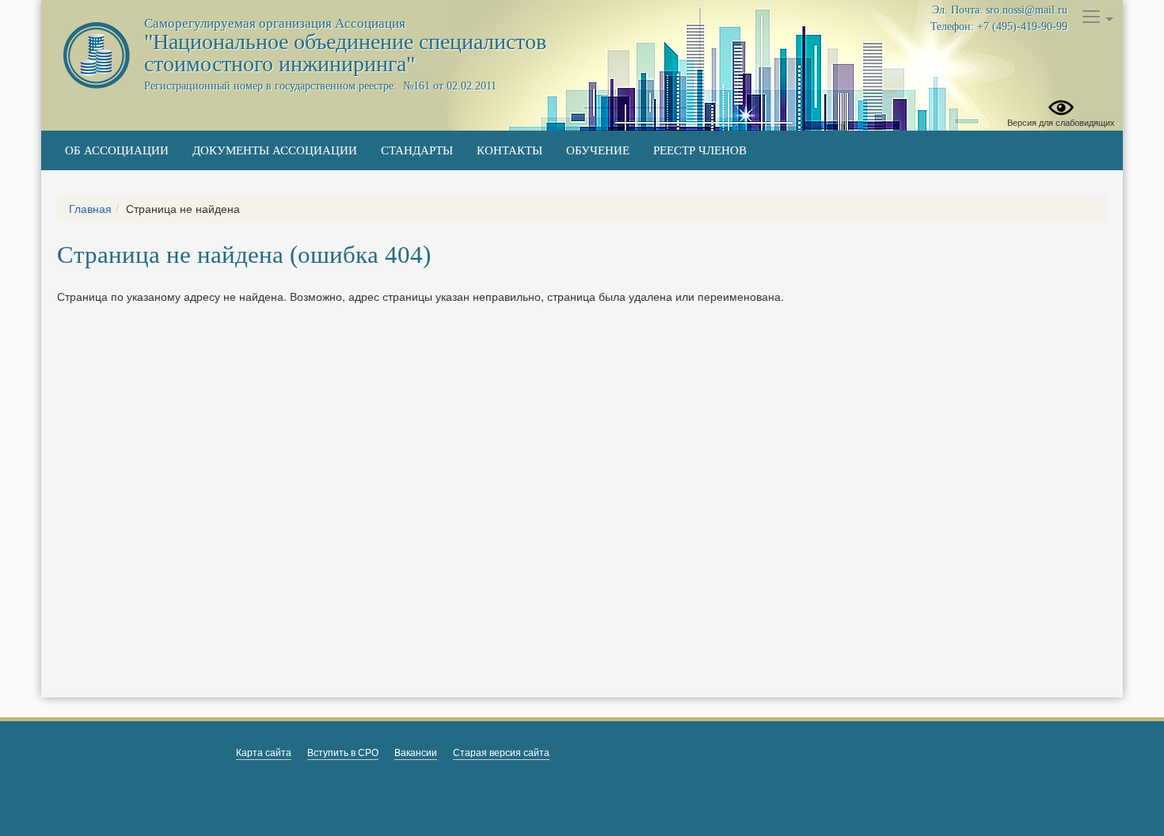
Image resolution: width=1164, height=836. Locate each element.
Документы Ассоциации (274, 150)
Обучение (598, 150)
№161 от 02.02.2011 (448, 86)
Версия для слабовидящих (1061, 122)
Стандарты (417, 150)
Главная (90, 208)
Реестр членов (700, 150)
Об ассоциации (117, 150)
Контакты (509, 150)
